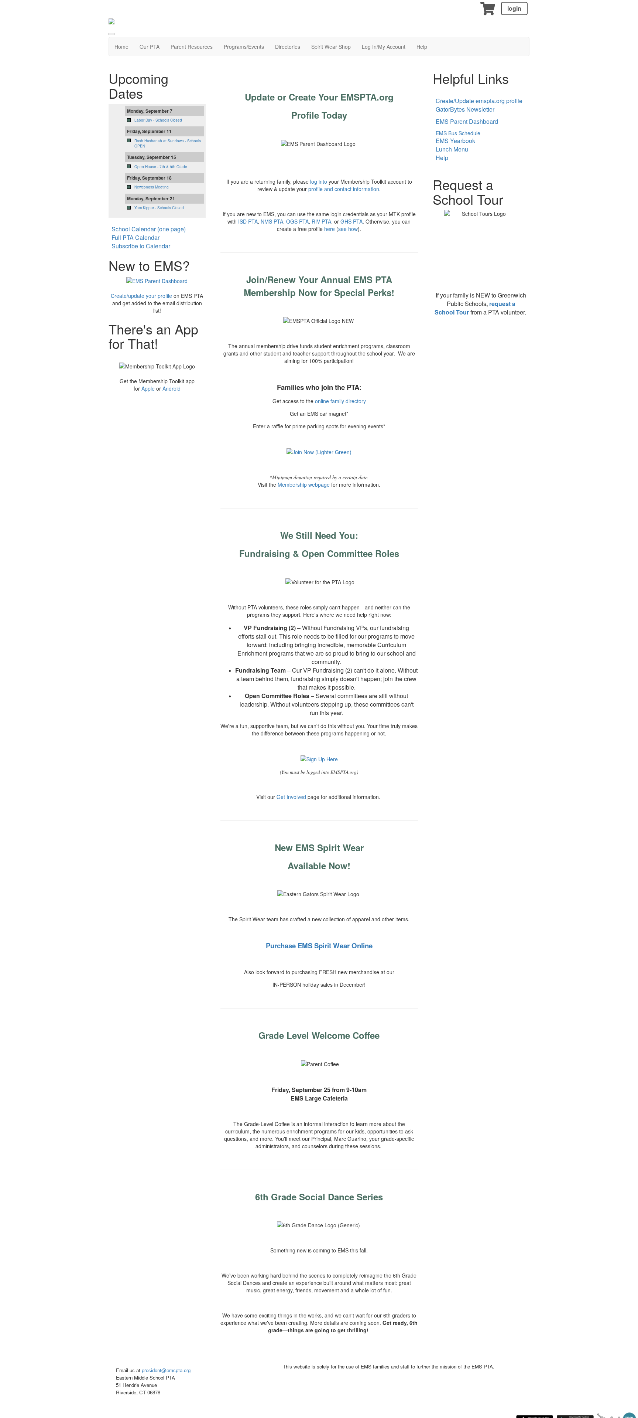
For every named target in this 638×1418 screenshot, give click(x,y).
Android (171, 388)
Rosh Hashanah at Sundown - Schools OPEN (167, 143)
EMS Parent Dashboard (467, 121)
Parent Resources (192, 46)
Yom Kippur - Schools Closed (159, 207)
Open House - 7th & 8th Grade (160, 166)
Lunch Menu (452, 149)
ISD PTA (248, 221)
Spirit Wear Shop (331, 46)
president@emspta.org (166, 1370)
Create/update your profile (141, 295)
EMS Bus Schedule (456, 133)
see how (348, 228)
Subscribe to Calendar (141, 246)
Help (421, 46)
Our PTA (150, 46)
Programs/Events (244, 46)
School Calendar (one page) (149, 229)
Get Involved (291, 796)
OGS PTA (297, 221)
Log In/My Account (383, 46)
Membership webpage (304, 484)
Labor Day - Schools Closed (158, 120)
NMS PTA (272, 221)
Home (121, 46)
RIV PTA (321, 221)
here (329, 228)
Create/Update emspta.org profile (479, 100)
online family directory (340, 401)
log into (318, 181)
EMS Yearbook (455, 140)
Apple (148, 388)
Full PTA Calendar (136, 237)
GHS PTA (351, 221)
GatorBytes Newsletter (465, 109)
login (514, 8)
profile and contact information (343, 189)
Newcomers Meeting (151, 187)
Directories (287, 46)
